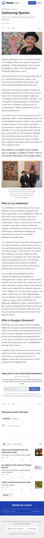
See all (5, 495)
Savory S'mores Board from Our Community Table (15, 451)
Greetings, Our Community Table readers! (16, 455)
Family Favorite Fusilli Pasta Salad (16, 482)
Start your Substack (17, 529)
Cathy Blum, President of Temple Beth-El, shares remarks (16, 471)
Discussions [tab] (17, 444)
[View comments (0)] (9, 28)
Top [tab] (4, 444)
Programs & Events (9, 9)
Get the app (32, 529)
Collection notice (24, 523)
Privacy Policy (37, 396)
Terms (16, 523)
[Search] (40, 444)
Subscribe (32, 3)
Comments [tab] (6, 418)
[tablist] (10, 419)
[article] (22, 455)
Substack (12, 534)
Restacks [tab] (15, 418)
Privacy (39, 521)
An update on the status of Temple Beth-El (16, 466)
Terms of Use (32, 394)
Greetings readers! (8, 485)
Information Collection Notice (21, 396)
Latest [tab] (9, 444)
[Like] (4, 28)
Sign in (39, 3)
